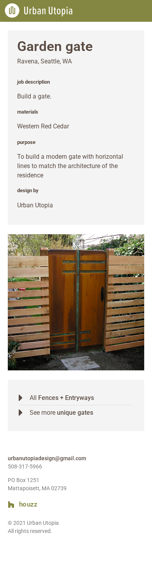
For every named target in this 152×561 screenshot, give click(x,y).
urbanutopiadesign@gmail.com (47, 458)
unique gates (75, 412)
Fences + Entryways (66, 397)
